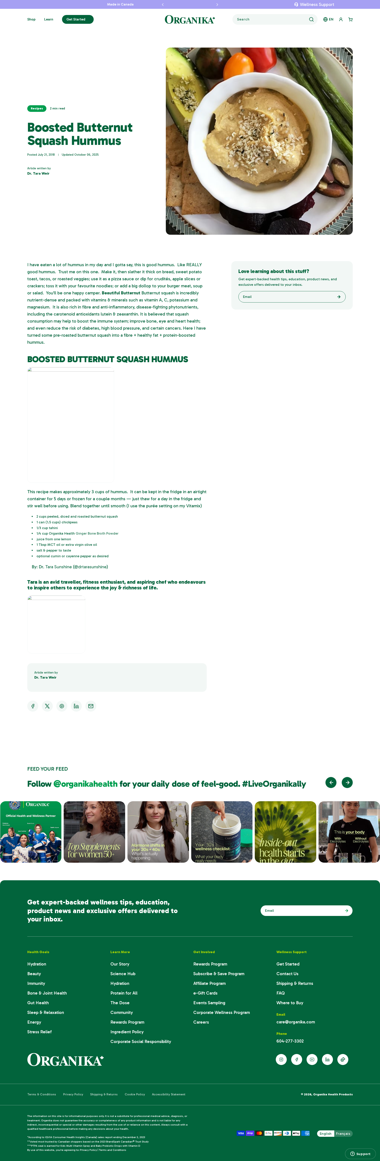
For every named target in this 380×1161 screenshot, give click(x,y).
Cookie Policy (135, 1094)
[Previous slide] (330, 782)
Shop (31, 19)
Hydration (36, 964)
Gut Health (38, 1002)
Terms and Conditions (112, 1150)
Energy (34, 1022)
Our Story (119, 964)
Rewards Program (127, 1022)
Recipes (37, 108)
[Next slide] (347, 782)
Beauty (34, 973)
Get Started (75, 19)
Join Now (345, 910)
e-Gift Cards (205, 993)
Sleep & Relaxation (45, 1012)
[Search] (311, 19)
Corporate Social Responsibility (140, 1041)
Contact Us (287, 973)
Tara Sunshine (58, 566)
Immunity (36, 983)
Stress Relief (39, 1031)
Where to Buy (289, 1002)
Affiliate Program (209, 983)
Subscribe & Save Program (218, 973)
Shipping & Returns (294, 983)
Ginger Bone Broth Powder (97, 533)
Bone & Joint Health (47, 993)
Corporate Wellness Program (221, 1012)
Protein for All (123, 993)
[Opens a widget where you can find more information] (360, 1154)
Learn (48, 19)
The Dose (120, 1002)
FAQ (280, 993)
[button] (152, 4)
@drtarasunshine (90, 566)
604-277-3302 (290, 1041)
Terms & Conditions (41, 1094)
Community (121, 1012)
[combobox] (275, 19)
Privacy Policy (73, 1094)
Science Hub (122, 973)
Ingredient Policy (127, 1031)
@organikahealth (86, 783)
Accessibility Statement (168, 1094)
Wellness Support (317, 4)
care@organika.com (295, 1021)
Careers (201, 1022)
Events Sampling (209, 1002)
